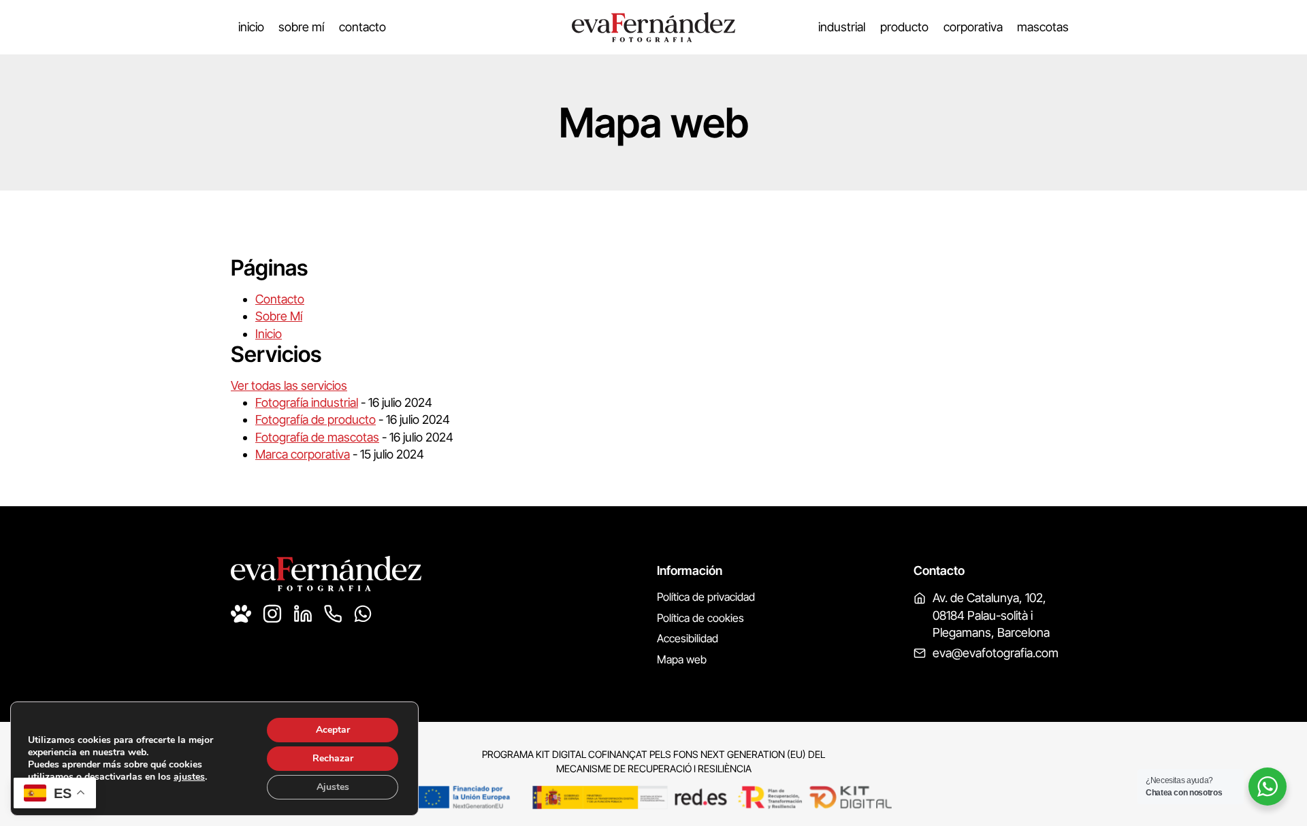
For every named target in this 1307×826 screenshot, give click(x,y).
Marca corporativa (302, 454)
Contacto (362, 27)
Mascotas (1043, 27)
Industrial (841, 27)
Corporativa (973, 27)
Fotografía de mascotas (317, 437)
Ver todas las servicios (289, 385)
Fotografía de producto (315, 419)
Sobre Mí (301, 27)
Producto (904, 27)
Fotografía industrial (306, 402)
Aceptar (333, 729)
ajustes (189, 777)
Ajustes (333, 786)
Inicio (251, 27)
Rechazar (332, 758)
